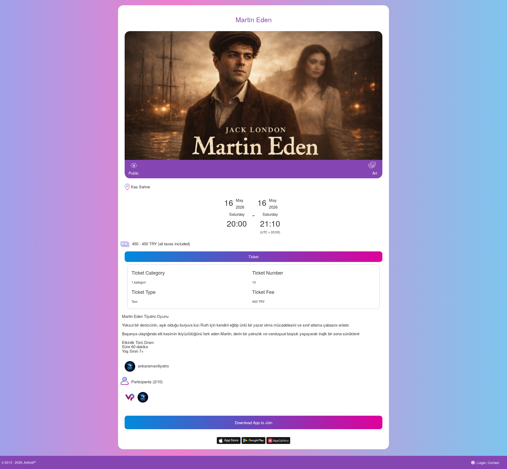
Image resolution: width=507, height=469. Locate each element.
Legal (481, 462)
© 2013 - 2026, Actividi (19, 462)
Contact (493, 462)
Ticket (253, 256)
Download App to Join (253, 422)
